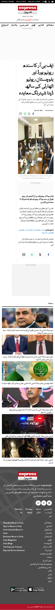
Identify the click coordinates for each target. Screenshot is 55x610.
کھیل (33, 25)
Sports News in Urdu (12, 526)
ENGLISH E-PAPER (34, 2)
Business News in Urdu (13, 536)
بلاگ (50, 571)
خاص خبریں (24, 25)
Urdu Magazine (10, 540)
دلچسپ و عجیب (46, 553)
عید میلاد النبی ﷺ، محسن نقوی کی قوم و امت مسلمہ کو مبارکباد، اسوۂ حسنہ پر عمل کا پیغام (28, 332)
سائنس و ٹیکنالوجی (45, 567)
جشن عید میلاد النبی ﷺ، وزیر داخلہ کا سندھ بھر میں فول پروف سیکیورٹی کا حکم (31, 411)
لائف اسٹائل (47, 546)
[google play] (18, 590)
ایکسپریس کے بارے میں (48, 513)
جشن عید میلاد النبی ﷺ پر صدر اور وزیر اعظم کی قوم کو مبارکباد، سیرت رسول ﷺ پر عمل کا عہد (28, 358)
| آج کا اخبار (34, 20)
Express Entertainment (14, 550)
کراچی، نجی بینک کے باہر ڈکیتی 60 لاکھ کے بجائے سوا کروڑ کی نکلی (29, 436)
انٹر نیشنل (48, 536)
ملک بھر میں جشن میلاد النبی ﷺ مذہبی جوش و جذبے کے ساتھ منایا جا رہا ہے (27, 385)
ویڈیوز (50, 577)
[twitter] (40, 254)
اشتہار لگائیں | (20, 20)
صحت (49, 557)
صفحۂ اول (50, 25)
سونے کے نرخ (47, 560)
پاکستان (14, 25)
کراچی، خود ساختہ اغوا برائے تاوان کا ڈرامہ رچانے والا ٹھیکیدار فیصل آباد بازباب (28, 461)
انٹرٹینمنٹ (48, 543)
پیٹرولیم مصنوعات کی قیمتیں (41, 564)
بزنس (50, 574)
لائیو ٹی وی (28, 20)
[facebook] (48, 254)
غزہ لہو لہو (48, 529)
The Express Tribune (12, 546)
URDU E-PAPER (21, 2)
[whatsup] (32, 254)
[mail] (23, 254)
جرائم (50, 581)
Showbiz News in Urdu (13, 522)
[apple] (36, 590)
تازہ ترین (41, 25)
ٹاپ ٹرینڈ (48, 550)
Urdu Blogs (8, 543)
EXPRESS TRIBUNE (8, 2)
